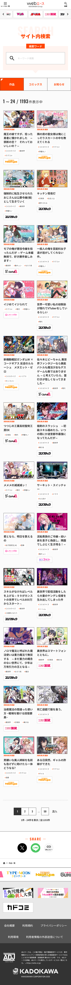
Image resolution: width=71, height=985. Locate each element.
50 (45, 811)
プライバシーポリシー (53, 925)
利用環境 (13, 937)
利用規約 (27, 925)
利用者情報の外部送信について (44, 937)
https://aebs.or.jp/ (34, 963)
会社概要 (9, 925)
